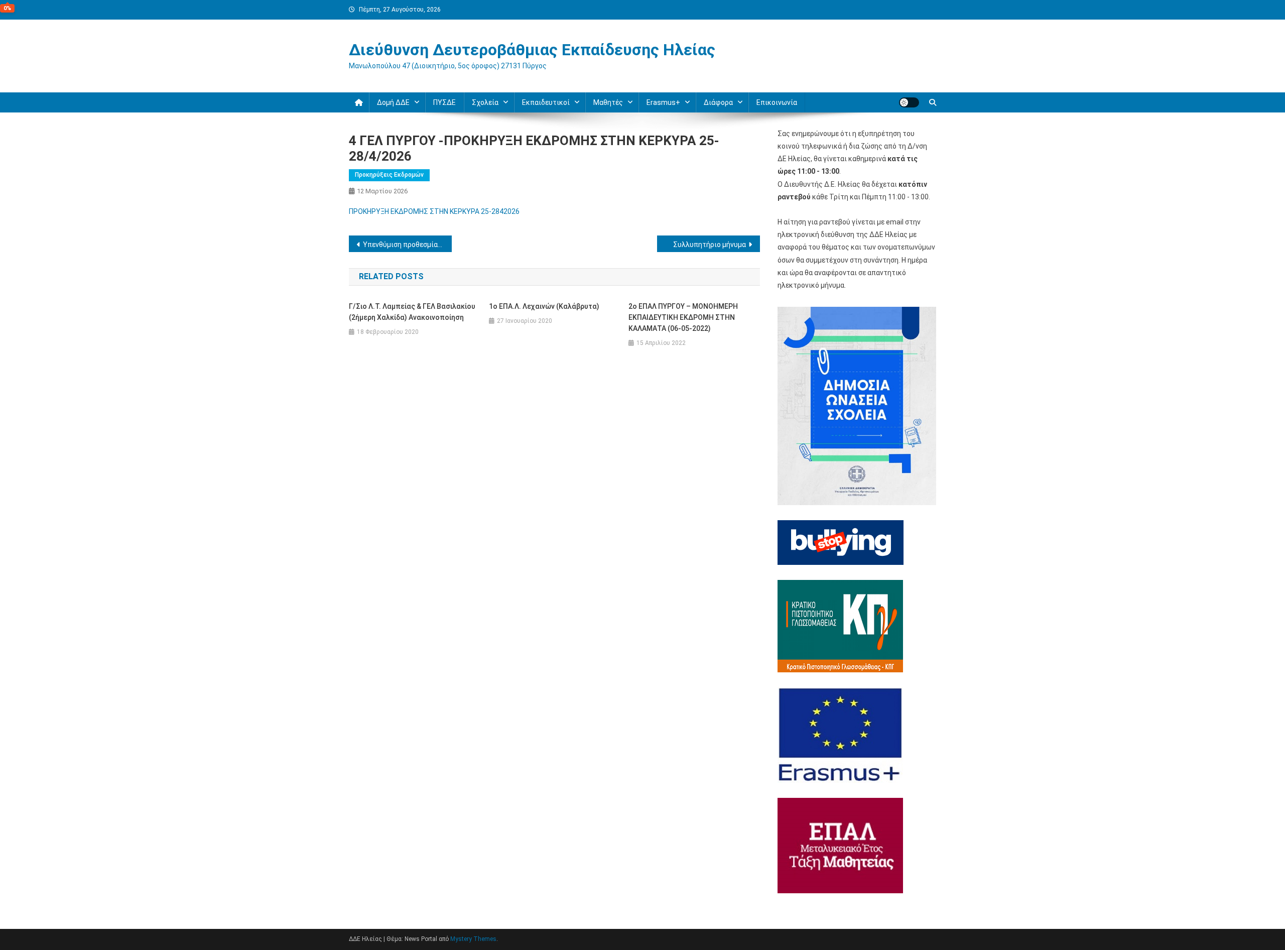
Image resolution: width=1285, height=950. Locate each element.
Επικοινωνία (776, 102)
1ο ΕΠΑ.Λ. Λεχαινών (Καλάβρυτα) (544, 306)
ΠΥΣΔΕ (444, 102)
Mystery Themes (473, 938)
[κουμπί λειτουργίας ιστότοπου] (909, 102)
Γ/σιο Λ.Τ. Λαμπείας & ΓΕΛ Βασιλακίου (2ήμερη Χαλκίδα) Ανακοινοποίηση (412, 311)
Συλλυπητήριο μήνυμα (709, 245)
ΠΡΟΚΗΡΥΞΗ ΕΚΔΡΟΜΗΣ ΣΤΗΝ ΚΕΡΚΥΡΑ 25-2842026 (434, 211)
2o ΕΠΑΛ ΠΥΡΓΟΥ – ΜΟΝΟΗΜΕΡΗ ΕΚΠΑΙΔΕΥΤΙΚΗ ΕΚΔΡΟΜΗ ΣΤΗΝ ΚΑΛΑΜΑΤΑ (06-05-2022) (683, 317)
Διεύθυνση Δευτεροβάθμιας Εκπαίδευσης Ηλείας (532, 49)
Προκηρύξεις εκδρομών (389, 174)
